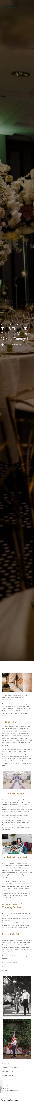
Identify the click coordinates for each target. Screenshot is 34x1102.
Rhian (6, 344)
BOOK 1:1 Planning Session (9, 962)
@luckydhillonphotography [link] (10, 1067)
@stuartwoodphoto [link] (7, 1075)
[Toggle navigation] (30, 6)
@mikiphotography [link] (7, 1071)
